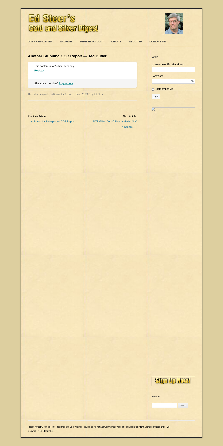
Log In (156, 96)
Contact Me (157, 41)
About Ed (135, 41)
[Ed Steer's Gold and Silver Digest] (106, 23)
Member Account (92, 41)
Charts (116, 41)
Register (39, 70)
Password (157, 76)
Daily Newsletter (40, 41)
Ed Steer (98, 94)
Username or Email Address (168, 64)
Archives (66, 41)
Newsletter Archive (62, 94)
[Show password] (192, 81)
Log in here (66, 83)
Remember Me (164, 88)
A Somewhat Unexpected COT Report (51, 121)
